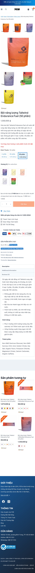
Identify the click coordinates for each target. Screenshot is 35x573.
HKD (12, 257)
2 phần (4, 155)
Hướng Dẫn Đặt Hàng (7, 515)
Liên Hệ (3, 526)
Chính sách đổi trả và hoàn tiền (24, 568)
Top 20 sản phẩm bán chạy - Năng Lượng (12, 248)
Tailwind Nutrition (12, 260)
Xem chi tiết (4, 495)
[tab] (17, 267)
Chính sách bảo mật (9, 565)
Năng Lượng (13, 245)
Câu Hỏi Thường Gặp (7, 520)
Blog (2, 523)
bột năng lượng (7, 257)
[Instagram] (8, 501)
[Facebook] (3, 501)
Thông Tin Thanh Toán (8, 517)
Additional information (9, 270)
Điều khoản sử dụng (22, 565)
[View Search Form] (6, 9)
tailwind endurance (19, 257)
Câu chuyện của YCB (7, 512)
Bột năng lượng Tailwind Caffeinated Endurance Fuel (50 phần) (26, 437)
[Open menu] (1, 9)
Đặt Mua (24, 204)
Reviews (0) (6, 274)
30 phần (13, 155)
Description (5, 266)
